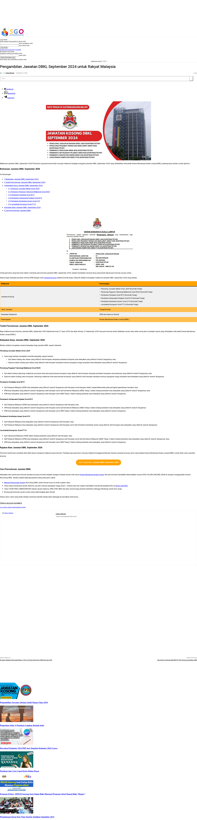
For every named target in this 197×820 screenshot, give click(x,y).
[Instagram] (166, 32)
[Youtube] (68, 519)
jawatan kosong (50, 277)
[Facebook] (162, 32)
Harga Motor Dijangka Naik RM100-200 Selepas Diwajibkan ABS (177, 660)
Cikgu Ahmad (10, 73)
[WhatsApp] (65, 519)
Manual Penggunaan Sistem (14, 482)
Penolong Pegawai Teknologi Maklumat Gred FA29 (29, 192)
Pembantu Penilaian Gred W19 (21, 195)
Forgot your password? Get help (10, 50)
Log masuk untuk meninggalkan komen (13, 507)
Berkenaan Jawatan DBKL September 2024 (21, 179)
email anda (22, 55)
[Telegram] (62, 519)
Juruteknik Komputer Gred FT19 (22, 204)
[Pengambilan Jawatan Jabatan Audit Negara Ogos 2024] (16, 698)
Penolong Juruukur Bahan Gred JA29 (24, 188)
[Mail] (59, 519)
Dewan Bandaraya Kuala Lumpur (92, 474)
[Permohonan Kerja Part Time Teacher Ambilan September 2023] (16, 813)
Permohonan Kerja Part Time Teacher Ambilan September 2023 (27, 817)
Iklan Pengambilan (98, 462)
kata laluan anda (24, 45)
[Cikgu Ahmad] (1, 73)
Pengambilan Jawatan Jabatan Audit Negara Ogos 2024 (24, 702)
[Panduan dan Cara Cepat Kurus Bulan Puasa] (16, 767)
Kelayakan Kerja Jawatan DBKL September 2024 (23, 185)
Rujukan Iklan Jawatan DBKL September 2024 (22, 207)
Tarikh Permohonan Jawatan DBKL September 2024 (24, 182)
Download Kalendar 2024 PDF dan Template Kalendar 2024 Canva (28, 748)
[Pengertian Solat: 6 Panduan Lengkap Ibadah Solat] (16, 721)
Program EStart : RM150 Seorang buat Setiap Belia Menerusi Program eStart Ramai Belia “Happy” (42, 794)
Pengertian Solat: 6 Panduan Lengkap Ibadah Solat (22, 725)
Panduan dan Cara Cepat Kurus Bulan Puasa (19, 771)
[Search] (191, 78)
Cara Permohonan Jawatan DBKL (17, 210)
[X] (170, 32)
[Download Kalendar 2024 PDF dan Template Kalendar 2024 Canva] (16, 744)
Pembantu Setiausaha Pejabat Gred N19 (25, 198)
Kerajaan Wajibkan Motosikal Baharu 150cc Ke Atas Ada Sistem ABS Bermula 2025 (26, 660)
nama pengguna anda (26, 43)
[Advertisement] (98, 580)
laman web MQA (121, 486)
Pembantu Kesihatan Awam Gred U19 (24, 201)
